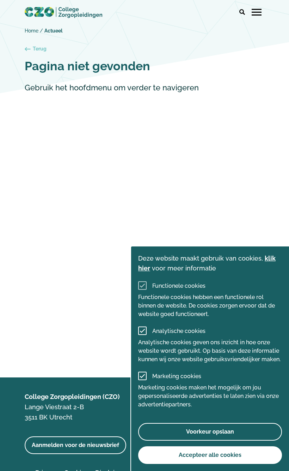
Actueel (53, 31)
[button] (242, 12)
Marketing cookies (176, 376)
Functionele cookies (178, 285)
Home (31, 31)
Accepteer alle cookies (210, 455)
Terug (40, 49)
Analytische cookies (178, 331)
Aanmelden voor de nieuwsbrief (75, 445)
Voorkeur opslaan (210, 431)
